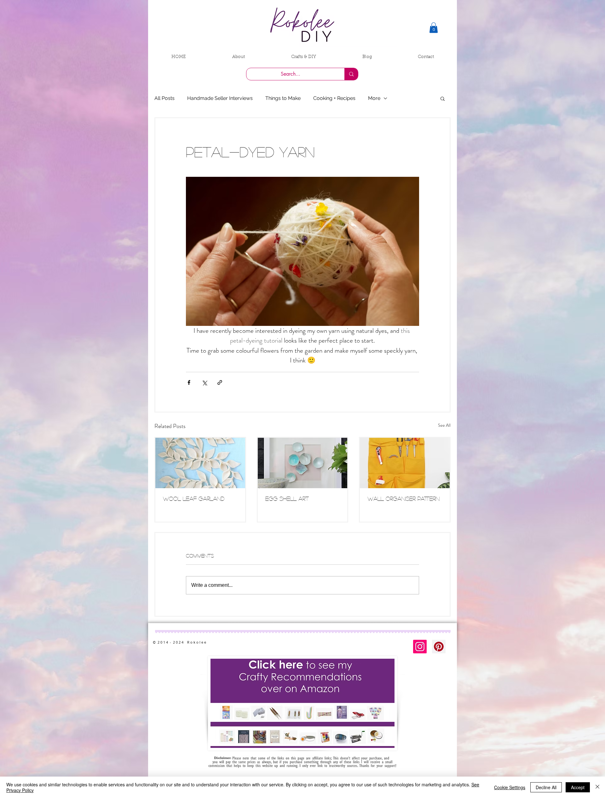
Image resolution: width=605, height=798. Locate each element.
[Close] (597, 787)
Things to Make (283, 98)
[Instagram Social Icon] (420, 646)
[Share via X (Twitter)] (204, 382)
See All (444, 425)
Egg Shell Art (287, 498)
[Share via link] (220, 382)
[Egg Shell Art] (303, 463)
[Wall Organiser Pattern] (405, 463)
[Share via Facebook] (189, 382)
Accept (578, 787)
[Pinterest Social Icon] (439, 646)
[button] (433, 27)
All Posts (164, 98)
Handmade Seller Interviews (220, 98)
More (374, 98)
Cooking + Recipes (334, 98)
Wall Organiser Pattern (403, 498)
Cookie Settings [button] (509, 787)
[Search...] (351, 74)
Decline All (546, 787)
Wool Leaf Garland (193, 498)
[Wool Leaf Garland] (200, 463)
